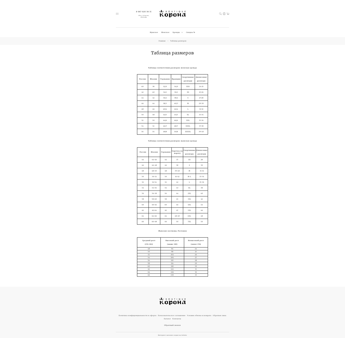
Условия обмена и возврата (199, 315)
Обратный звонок (172, 325)
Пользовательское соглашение (172, 315)
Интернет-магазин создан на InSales (172, 335)
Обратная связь (219, 315)
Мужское (154, 32)
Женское (165, 32)
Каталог (167, 319)
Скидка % (190, 32)
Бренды (176, 32)
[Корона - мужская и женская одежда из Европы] (172, 14)
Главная (162, 41)
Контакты (176, 319)
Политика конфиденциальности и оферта (137, 315)
